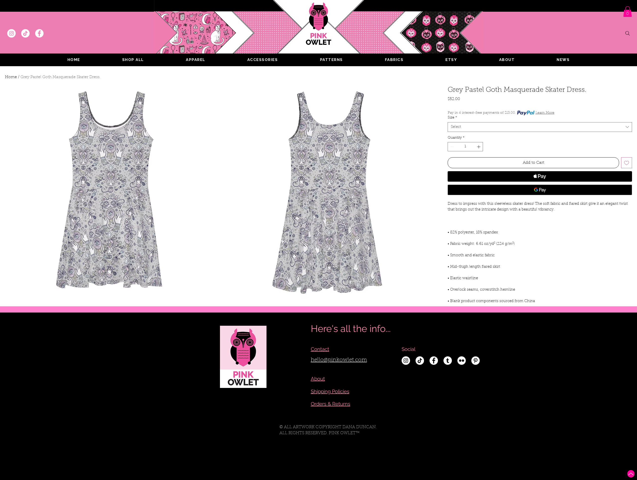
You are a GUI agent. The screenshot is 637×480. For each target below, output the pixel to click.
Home (11, 77)
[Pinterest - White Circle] (475, 360)
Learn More (544, 113)
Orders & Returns (330, 404)
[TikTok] (25, 33)
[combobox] (540, 127)
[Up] (631, 474)
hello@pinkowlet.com (339, 360)
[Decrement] (451, 146)
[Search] (627, 33)
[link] (627, 11)
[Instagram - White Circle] (11, 33)
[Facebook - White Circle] (39, 33)
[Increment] (479, 146)
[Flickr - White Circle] (461, 360)
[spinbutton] (465, 146)
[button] (195, 59)
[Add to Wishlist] (626, 162)
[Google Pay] (540, 190)
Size (452, 117)
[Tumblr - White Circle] (447, 360)
